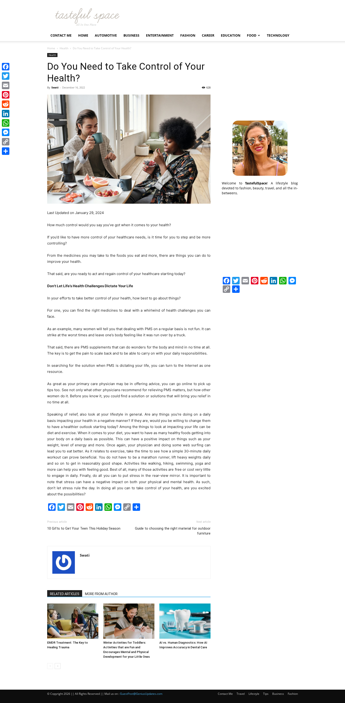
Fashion (187, 35)
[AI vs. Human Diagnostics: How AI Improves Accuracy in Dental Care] (185, 621)
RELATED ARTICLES (64, 594)
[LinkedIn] (5, 113)
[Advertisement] (260, 82)
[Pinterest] (5, 94)
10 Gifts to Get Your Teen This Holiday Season (83, 528)
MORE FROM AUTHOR (101, 594)
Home (83, 35)
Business (131, 35)
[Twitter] (5, 76)
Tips (265, 694)
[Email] (5, 85)
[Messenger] (5, 132)
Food (251, 35)
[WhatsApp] (5, 123)
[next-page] (58, 666)
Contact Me (61, 35)
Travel (241, 694)
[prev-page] (50, 666)
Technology (278, 35)
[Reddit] (5, 104)
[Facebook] (5, 66)
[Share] (5, 151)
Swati (54, 87)
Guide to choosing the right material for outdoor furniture (173, 530)
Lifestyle (254, 694)
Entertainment (160, 35)
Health (64, 48)
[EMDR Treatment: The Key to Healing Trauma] (72, 621)
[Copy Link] (5, 141)
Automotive (106, 35)
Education (230, 35)
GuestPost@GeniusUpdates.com (141, 694)
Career (208, 35)
